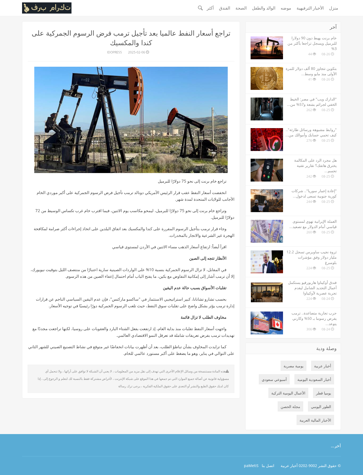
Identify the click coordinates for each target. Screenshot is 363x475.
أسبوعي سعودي (274, 379)
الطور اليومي (321, 406)
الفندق (224, 8)
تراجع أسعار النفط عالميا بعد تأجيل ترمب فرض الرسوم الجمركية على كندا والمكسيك (131, 37)
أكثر (210, 8)
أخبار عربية (322, 365)
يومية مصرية (293, 365)
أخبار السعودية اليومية (314, 379)
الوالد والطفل (263, 8)
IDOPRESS (114, 52)
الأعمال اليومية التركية (288, 393)
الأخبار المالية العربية (315, 420)
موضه (286, 8)
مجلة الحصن (290, 406)
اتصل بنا (268, 465)
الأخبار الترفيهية (310, 8)
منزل (333, 8)
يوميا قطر (323, 393)
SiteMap (251, 465)
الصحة (241, 8)
